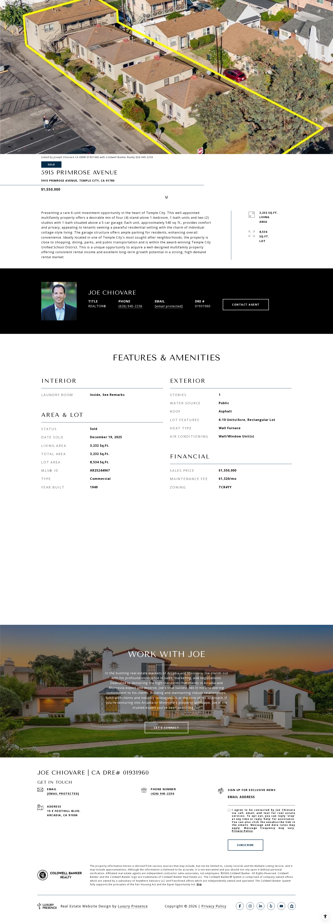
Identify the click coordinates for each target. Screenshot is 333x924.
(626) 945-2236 (130, 306)
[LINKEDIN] (260, 906)
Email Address (241, 797)
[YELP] (271, 906)
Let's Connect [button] (166, 727)
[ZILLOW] (292, 906)
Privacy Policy (242, 831)
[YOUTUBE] (281, 906)
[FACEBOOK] (240, 906)
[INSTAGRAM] (250, 906)
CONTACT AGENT (246, 304)
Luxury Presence (133, 906)
